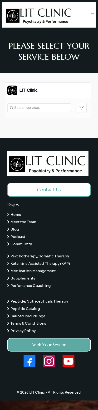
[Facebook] (29, 361)
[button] (91, 15)
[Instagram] (49, 361)
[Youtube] (68, 361)
